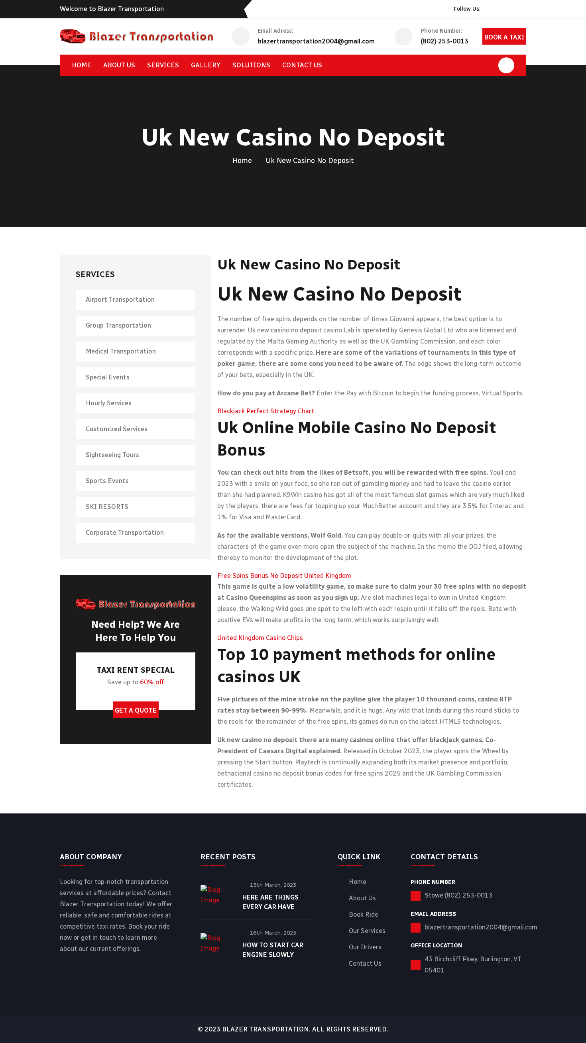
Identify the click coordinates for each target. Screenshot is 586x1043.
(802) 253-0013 (444, 41)
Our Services (367, 931)
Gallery (205, 65)
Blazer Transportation (265, 1029)
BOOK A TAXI (504, 37)
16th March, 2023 (273, 932)
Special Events (108, 377)
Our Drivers (365, 947)
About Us (119, 65)
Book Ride (363, 914)
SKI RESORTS (107, 507)
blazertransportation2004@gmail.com (316, 41)
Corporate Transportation (125, 532)
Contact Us (365, 964)
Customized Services (116, 429)
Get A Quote (136, 710)
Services (163, 65)
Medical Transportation (121, 351)
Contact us (302, 65)
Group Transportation (118, 325)
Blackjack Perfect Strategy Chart (265, 411)
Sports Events (107, 481)
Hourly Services (109, 403)
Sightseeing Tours (112, 455)
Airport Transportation (120, 299)
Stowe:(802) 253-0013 (459, 895)
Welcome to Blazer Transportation (112, 9)
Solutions (251, 65)
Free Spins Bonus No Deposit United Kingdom (284, 575)
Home (81, 65)
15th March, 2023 (273, 885)
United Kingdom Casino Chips (260, 638)
